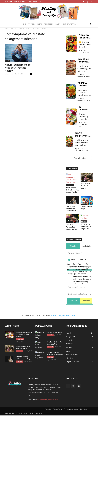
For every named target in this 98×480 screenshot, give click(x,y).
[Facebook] (83, 1)
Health (39, 24)
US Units (72, 246)
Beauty (57, 24)
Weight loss (48, 24)
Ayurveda (31, 24)
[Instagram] (87, 1)
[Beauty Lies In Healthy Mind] (49, 12)
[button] (90, 24)
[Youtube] (91, 1)
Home (24, 24)
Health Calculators (69, 24)
